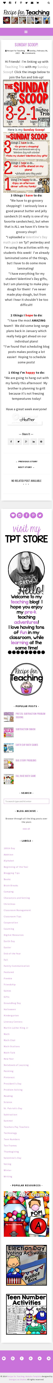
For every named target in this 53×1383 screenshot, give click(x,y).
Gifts (7, 996)
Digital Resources (14, 935)
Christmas (9, 904)
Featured (9, 972)
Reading (8, 1096)
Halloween (10, 1009)
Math (7, 1034)
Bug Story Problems (26, 760)
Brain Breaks (11, 885)
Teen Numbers (12, 1139)
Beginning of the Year (16, 867)
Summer (8, 1120)
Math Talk (9, 1052)
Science (8, 1102)
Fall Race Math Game (26, 776)
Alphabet (9, 860)
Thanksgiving (11, 1151)
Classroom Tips (12, 916)
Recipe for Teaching (16, 50)
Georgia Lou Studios (18, 1379)
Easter (7, 947)
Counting (9, 928)
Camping (9, 891)
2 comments (30, 53)
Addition (8, 854)
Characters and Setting (17, 897)
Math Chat (9, 1040)
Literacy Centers (13, 1021)
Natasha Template (33, 1376)
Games (7, 990)
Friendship (10, 984)
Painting (9, 1071)
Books (7, 879)
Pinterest (9, 1077)
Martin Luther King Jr (16, 1027)
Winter (8, 1170)
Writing (8, 1176)
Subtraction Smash (25, 729)
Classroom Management (17, 910)
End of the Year (12, 953)
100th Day (9, 848)
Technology (10, 1133)
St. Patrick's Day (13, 1108)
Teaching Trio (14, 67)
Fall (6, 959)
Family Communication (17, 966)
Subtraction (10, 1114)
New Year (9, 1058)
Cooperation (11, 922)
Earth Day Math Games (27, 744)
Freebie (8, 978)
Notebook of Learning (16, 1065)
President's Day (12, 1083)
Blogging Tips (12, 873)
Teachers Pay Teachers (16, 1127)
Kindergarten (11, 1015)
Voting (7, 1164)
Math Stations (12, 1046)
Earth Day (9, 941)
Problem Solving (13, 1089)
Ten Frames (10, 1145)
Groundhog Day (12, 1003)
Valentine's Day (12, 1158)
